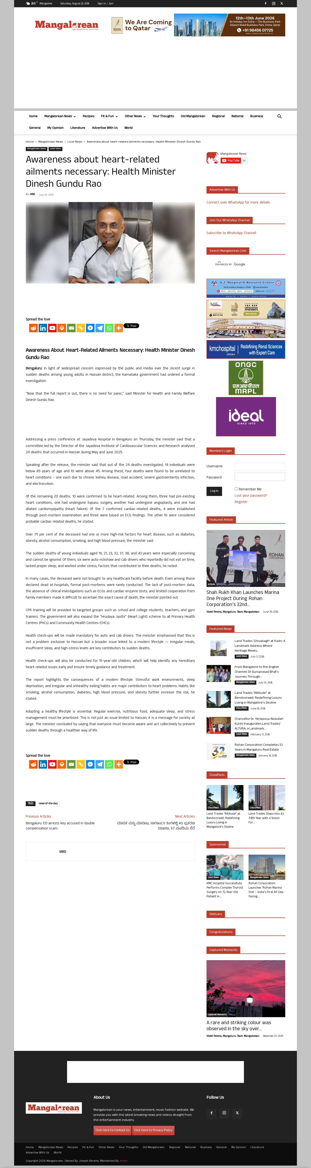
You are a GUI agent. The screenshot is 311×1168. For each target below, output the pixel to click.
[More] (118, 328)
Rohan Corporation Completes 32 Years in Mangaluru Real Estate (259, 747)
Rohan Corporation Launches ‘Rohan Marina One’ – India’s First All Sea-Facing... (266, 890)
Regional (218, 116)
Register (241, 502)
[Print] (62, 328)
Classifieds (241, 708)
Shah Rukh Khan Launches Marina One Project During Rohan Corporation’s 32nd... (243, 599)
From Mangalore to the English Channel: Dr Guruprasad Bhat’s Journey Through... (257, 672)
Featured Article (221, 520)
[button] (279, 117)
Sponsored (217, 845)
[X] (281, 3)
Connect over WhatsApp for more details (238, 203)
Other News (133, 116)
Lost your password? (251, 496)
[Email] (71, 328)
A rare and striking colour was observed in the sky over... (239, 1026)
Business (256, 116)
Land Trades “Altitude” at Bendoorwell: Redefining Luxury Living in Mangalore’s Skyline (258, 698)
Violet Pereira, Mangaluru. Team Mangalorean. (233, 612)
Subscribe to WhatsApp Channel (231, 233)
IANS (32, 194)
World (128, 128)
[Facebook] (265, 3)
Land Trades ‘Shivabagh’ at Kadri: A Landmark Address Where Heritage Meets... (260, 646)
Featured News (220, 629)
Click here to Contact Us (112, 1130)
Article (211, 585)
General (35, 128)
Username (215, 467)
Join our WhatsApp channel (229, 220)
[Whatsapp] (109, 328)
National (237, 116)
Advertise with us (222, 190)
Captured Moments (223, 950)
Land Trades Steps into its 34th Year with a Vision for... (266, 818)
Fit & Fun (107, 116)
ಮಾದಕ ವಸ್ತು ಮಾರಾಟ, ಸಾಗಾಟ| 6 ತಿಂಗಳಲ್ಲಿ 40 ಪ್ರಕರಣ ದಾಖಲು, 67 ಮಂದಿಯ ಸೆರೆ (156, 826)
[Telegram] (99, 328)
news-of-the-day (48, 804)
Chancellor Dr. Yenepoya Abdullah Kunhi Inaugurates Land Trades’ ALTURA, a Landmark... (259, 724)
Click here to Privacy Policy (153, 1130)
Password (214, 478)
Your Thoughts (163, 116)
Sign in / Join (105, 4)
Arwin (124, 1161)
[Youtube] (52, 328)
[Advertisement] (155, 74)
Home (33, 116)
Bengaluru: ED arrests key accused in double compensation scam (60, 826)
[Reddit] (33, 328)
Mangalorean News (58, 116)
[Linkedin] (43, 328)
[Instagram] (273, 3)
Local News (75, 142)
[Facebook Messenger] (90, 328)
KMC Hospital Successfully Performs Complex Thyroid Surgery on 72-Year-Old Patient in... (225, 890)
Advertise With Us (105, 128)
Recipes (88, 116)
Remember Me (250, 490)
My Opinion (55, 128)
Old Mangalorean (193, 116)
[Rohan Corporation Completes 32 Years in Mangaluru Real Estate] (219, 751)
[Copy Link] (81, 328)
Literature (77, 128)
